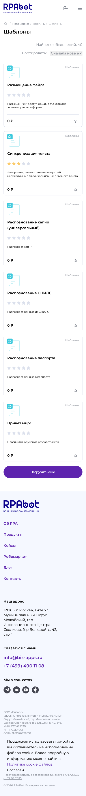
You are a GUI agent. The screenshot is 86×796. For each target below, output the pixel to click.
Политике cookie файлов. (30, 764)
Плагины (39, 23)
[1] (9, 95)
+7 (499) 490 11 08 (24, 666)
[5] (28, 95)
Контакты (13, 579)
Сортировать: (34, 53)
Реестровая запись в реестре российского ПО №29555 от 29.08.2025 (41, 776)
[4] (23, 95)
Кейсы (10, 545)
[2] (14, 95)
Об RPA (11, 523)
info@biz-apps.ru (23, 657)
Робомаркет (20, 23)
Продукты (13, 534)
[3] (19, 95)
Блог (8, 568)
